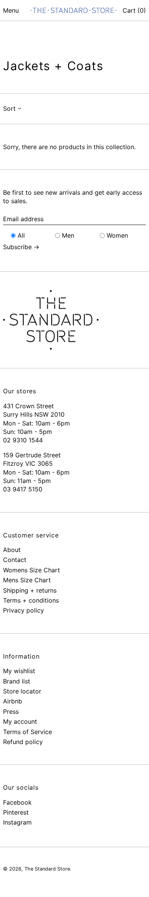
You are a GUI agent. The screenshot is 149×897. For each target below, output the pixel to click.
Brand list (16, 681)
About (12, 550)
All (21, 235)
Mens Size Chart (27, 580)
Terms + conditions (31, 600)
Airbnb (12, 701)
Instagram (17, 822)
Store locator (22, 691)
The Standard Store (47, 869)
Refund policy (23, 742)
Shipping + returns (30, 590)
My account (20, 721)
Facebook (17, 802)
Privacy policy (23, 610)
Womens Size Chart (31, 570)
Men (68, 235)
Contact (14, 560)
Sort (9, 108)
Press (11, 711)
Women (117, 235)
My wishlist (19, 671)
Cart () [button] (134, 10)
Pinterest (16, 812)
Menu (11, 10)
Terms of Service (27, 732)
